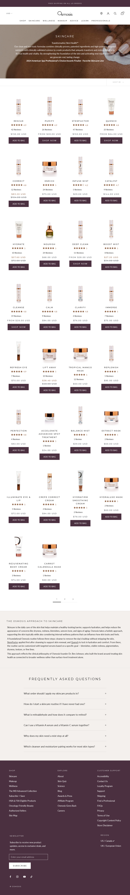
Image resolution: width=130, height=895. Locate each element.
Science (61, 786)
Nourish (49, 244)
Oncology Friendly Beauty (21, 805)
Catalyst (111, 181)
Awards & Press (65, 796)
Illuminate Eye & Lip (18, 499)
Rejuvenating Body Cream (18, 565)
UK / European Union (111, 845)
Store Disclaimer (105, 825)
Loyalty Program (105, 786)
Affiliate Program (66, 800)
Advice (74, 21)
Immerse (111, 307)
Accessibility (103, 776)
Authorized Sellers (17, 810)
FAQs (100, 805)
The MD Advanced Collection (23, 791)
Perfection (19, 431)
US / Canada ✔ (108, 841)
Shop (23, 21)
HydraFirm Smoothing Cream (80, 500)
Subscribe (20, 865)
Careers (61, 810)
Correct (19, 181)
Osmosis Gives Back (67, 805)
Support (101, 791)
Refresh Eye (18, 367)
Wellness (49, 21)
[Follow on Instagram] (17, 876)
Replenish (111, 367)
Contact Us (102, 781)
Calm (49, 307)
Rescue (19, 121)
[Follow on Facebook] (10, 876)
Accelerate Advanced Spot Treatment (49, 434)
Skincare (34, 21)
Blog (60, 791)
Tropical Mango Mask (80, 369)
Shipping (101, 796)
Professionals (101, 21)
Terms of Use (103, 815)
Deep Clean (80, 244)
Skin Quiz (62, 781)
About (61, 776)
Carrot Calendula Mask (49, 565)
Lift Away (49, 367)
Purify (49, 121)
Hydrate (19, 244)
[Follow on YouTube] (24, 876)
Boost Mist (111, 244)
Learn (85, 21)
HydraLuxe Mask (111, 497)
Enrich (49, 181)
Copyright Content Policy (109, 820)
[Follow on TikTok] (31, 876)
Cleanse (19, 307)
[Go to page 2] (73, 599)
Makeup (62, 21)
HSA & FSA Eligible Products (22, 800)
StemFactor (80, 121)
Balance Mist (80, 431)
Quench (111, 121)
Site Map (13, 815)
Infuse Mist (80, 181)
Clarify (80, 307)
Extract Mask (111, 431)
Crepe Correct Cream (49, 499)
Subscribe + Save (17, 796)
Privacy (100, 810)
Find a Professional (106, 800)
